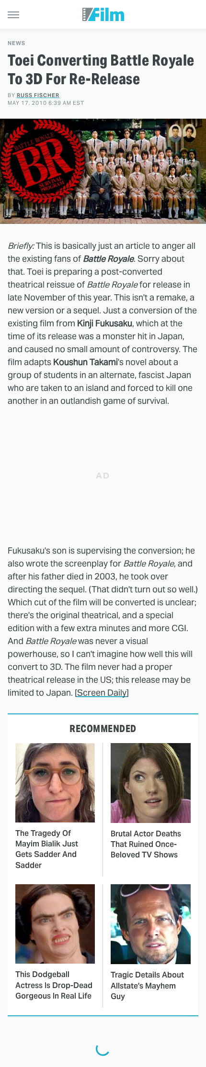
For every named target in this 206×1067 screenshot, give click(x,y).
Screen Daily (101, 692)
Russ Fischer (38, 95)
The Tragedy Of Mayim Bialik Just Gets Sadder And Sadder (46, 849)
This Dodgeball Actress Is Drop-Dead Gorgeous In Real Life (53, 985)
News (16, 43)
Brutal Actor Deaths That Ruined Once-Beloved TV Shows (146, 844)
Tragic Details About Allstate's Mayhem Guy (147, 985)
